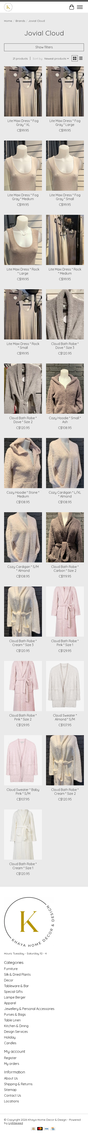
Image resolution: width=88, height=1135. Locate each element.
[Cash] (33, 1129)
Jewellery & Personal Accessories (29, 1009)
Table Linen (12, 1020)
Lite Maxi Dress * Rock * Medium (65, 271)
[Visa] (46, 1129)
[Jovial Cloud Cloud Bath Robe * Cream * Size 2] (65, 760)
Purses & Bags (15, 1014)
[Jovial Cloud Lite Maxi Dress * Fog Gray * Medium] (23, 166)
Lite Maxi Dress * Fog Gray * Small (65, 197)
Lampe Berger (15, 997)
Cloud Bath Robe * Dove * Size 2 (23, 420)
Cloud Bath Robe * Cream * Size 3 (23, 643)
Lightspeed (15, 1123)
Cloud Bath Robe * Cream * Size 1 (23, 866)
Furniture (11, 969)
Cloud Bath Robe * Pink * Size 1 (65, 643)
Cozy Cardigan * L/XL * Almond (65, 494)
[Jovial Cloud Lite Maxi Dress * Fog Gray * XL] (23, 91)
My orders (11, 1064)
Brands (20, 20)
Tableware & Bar (16, 986)
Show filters (44, 47)
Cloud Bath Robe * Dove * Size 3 (65, 346)
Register (10, 1058)
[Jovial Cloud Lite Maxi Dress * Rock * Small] (23, 314)
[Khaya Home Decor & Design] (8, 7)
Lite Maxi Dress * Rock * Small (23, 346)
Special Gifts (13, 992)
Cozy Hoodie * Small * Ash (65, 420)
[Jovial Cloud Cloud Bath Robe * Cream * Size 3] (23, 611)
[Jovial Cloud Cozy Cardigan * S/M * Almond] (23, 537)
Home (8, 20)
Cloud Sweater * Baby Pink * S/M (23, 792)
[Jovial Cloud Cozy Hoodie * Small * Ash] (65, 389)
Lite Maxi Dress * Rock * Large (23, 271)
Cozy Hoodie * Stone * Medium (23, 494)
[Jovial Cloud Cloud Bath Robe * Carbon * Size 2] (65, 537)
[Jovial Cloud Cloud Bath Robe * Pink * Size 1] (65, 611)
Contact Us (12, 1095)
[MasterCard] (40, 1129)
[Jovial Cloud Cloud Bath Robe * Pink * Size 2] (23, 686)
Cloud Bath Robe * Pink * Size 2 (23, 717)
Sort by (37, 58)
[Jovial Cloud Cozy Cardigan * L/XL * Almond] (65, 463)
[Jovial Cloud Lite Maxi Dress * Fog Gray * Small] (65, 166)
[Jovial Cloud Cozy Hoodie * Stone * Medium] (23, 463)
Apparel (10, 1003)
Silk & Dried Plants (17, 974)
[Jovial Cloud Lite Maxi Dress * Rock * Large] (23, 240)
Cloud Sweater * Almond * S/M (65, 717)
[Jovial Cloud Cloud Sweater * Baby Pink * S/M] (23, 760)
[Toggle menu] (80, 7)
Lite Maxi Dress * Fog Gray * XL (23, 123)
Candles (10, 1043)
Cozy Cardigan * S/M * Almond (23, 569)
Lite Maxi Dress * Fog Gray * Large (65, 123)
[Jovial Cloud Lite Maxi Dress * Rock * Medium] (65, 240)
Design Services (16, 1032)
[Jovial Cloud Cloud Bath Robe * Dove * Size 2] (23, 389)
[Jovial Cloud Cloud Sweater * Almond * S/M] (65, 686)
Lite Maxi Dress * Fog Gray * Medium (23, 197)
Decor (8, 980)
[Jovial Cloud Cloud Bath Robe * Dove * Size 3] (65, 314)
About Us (11, 1078)
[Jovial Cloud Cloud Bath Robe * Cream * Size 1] (23, 834)
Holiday (10, 1037)
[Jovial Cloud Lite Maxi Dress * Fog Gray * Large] (65, 91)
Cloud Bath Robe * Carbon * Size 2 (65, 569)
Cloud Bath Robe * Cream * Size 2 (65, 792)
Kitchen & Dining (16, 1026)
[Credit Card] (52, 1129)
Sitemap (10, 1090)
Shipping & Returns (18, 1084)
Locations (11, 1101)
